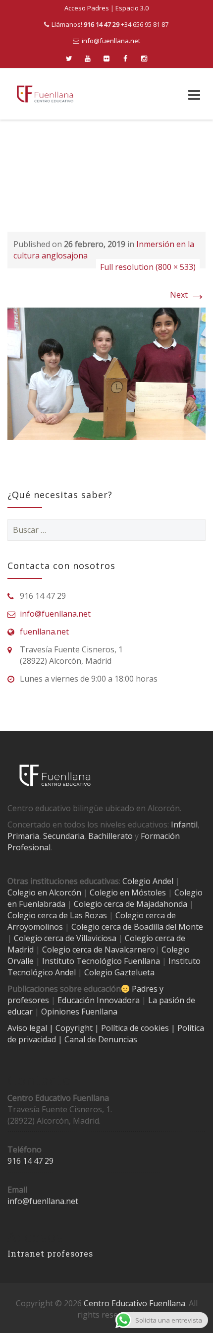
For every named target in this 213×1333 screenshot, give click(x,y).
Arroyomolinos (35, 926)
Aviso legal (28, 1027)
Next (188, 294)
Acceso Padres (86, 7)
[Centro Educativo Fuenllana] (45, 94)
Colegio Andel (147, 881)
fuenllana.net (44, 631)
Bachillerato (110, 835)
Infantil (184, 824)
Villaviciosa (96, 938)
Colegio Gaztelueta (119, 972)
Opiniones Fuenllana (79, 1011)
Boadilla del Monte (168, 926)
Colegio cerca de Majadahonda (130, 903)
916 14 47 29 (30, 1160)
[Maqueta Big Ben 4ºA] (106, 373)
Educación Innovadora (98, 1000)
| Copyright (72, 1027)
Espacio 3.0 (132, 7)
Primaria (23, 835)
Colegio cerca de (145, 915)
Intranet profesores (50, 1253)
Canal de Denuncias (99, 1039)
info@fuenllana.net (111, 40)
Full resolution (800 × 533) (148, 266)
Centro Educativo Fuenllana (134, 1303)
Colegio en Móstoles (128, 892)
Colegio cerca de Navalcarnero (98, 949)
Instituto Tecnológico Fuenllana (101, 960)
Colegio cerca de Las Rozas (57, 915)
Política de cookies (136, 1027)
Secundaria (63, 835)
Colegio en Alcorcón (44, 892)
